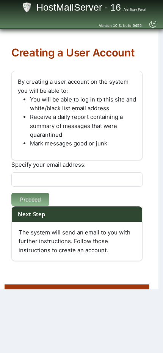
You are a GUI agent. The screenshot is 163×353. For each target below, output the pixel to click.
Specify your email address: (48, 164)
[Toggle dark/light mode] (152, 24)
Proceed (30, 199)
